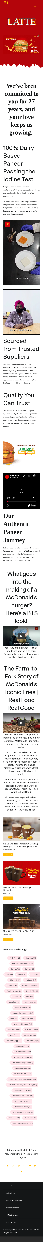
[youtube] (30, 1165)
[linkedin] (35, 1165)
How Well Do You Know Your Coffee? (19, 931)
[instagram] (19, 1165)
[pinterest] (24, 1165)
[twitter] (13, 1165)
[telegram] (21, 1171)
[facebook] (8, 1165)
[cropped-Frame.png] (6, 1)
